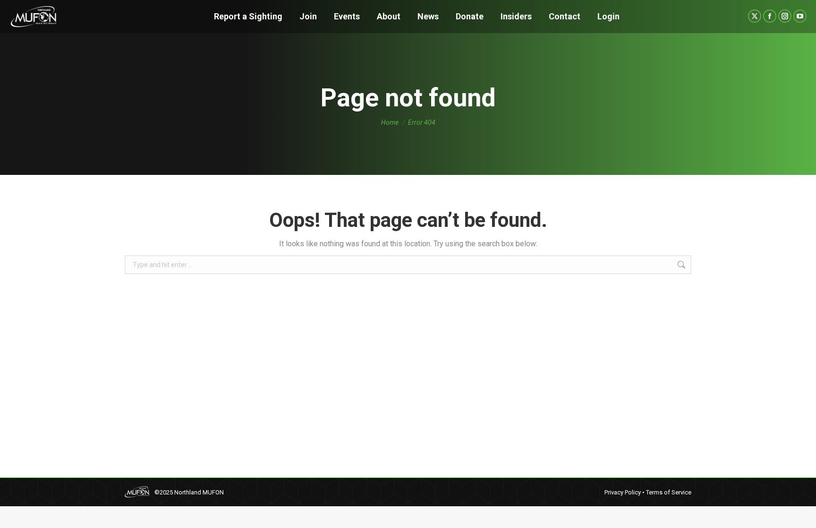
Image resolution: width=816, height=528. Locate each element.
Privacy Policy (622, 492)
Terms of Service (668, 492)
